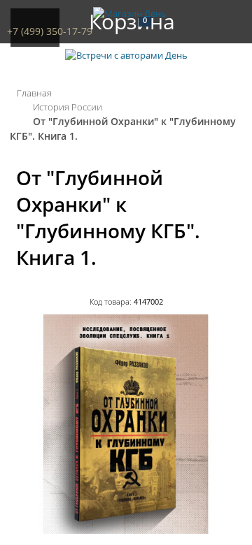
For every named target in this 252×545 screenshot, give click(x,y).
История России (67, 107)
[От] (126, 530)
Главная (34, 93)
